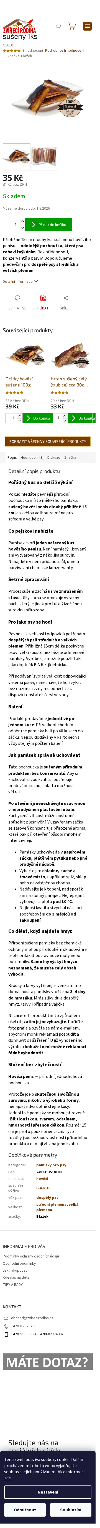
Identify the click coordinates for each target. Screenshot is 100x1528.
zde (7, 1478)
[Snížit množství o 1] (22, 228)
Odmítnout (25, 1510)
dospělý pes (47, 1197)
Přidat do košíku (52, 224)
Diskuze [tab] (53, 457)
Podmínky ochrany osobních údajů (31, 1256)
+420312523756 (23, 1326)
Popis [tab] (12, 457)
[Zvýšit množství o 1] (22, 221)
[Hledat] (58, 26)
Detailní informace (18, 281)
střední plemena (51, 1204)
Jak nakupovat (15, 1270)
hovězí (42, 1179)
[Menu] (87, 26)
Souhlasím (70, 1510)
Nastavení (48, 1492)
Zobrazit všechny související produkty (47, 441)
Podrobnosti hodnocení (64, 50)
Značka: (19, 56)
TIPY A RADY (13, 1285)
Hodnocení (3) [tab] (32, 457)
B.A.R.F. (43, 1188)
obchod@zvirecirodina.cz (32, 1318)
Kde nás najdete (16, 1277)
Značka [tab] (70, 457)
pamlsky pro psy (51, 1165)
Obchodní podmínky (19, 1263)
